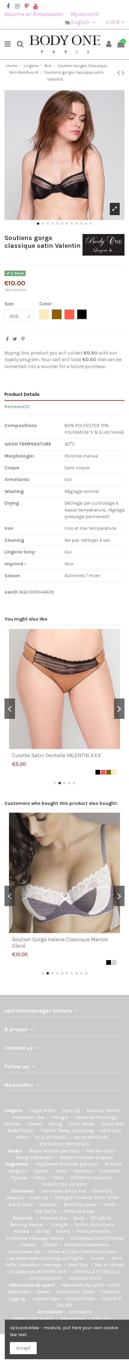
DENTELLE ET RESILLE (97, 1271)
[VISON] (108, 772)
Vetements (99, 1244)
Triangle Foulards (74, 1197)
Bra (52, 1110)
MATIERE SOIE (52, 1271)
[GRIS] (114, 962)
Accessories (23, 1271)
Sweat (44, 1291)
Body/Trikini (21, 1130)
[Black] (97, 772)
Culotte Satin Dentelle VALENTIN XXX (56, 755)
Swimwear (23, 1191)
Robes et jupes (64, 1251)
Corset (98, 1258)
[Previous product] (119, 73)
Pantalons (75, 1244)
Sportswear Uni (25, 1251)
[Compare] (59, 747)
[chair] (114, 772)
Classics (15, 1197)
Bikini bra (75, 1191)
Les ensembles (23, 1258)
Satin (59, 1177)
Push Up (71, 1110)
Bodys (16, 1151)
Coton (40, 1177)
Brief (69, 1204)
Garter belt (112, 1124)
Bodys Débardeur (35, 1157)
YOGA (19, 1318)
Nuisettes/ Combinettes (96, 1238)
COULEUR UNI (81, 1298)
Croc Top (102, 1318)
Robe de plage (79, 1211)
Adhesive (85, 1117)
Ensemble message (27, 1238)
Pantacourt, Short (76, 1291)
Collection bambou (92, 1177)
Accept (23, 1348)
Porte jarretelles (94, 1231)
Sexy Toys (78, 1265)
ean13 (10, 592)
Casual (57, 1238)
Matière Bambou (62, 1151)
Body (79, 1218)
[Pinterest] (23, 339)
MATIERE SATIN (85, 1278)
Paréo (110, 1204)
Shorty (63, 1231)
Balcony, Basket (104, 1110)
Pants (109, 1224)
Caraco (42, 1171)
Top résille (46, 1211)
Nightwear (18, 1164)
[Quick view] (69, 747)
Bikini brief (106, 1197)
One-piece (86, 1204)
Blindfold (103, 1191)
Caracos (29, 1244)
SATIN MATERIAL (92, 1137)
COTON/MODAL (47, 1278)
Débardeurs (73, 1318)
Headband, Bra (29, 1117)
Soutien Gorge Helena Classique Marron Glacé (60, 942)
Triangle (60, 1117)
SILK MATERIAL (51, 1137)
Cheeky (35, 1124)
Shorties (48, 1204)
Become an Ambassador (34, 14)
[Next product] (123, 73)
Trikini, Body (88, 1224)
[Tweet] (15, 339)
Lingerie (14, 1110)
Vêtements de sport (32, 1285)
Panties (21, 1231)
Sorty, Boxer (82, 1124)
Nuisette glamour (79, 1164)
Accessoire (50, 1312)
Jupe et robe (46, 1298)
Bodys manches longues (86, 1157)
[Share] (7, 339)
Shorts (51, 1244)
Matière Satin (101, 1151)
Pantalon (84, 1171)
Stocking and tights (62, 1258)
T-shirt (47, 1318)
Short (61, 1171)
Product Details (22, 394)
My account (85, 14)
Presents (23, 1218)
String (56, 1124)
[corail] (103, 772)
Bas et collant (109, 1265)
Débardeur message (40, 1265)
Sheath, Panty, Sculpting (68, 1130)
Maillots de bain (99, 1251)
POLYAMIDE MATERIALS (64, 1144)
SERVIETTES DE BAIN (64, 1184)
